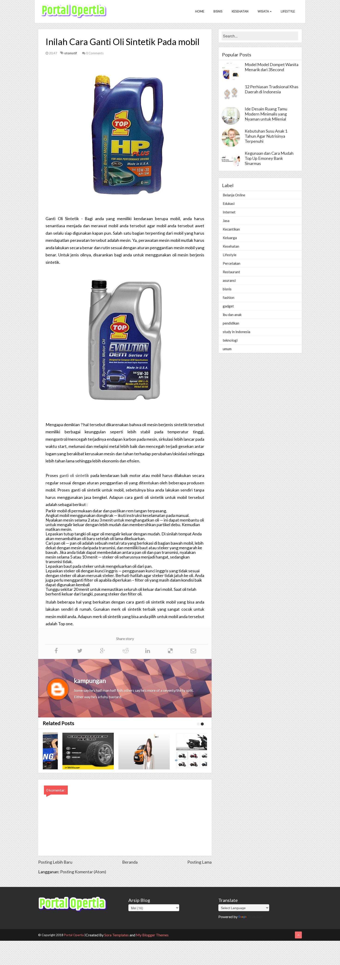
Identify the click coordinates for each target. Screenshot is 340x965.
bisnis (227, 289)
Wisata (263, 11)
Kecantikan (231, 229)
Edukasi (229, 203)
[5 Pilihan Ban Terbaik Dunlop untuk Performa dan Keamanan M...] (72, 750)
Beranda (130, 862)
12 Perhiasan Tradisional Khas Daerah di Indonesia (271, 89)
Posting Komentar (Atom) (83, 871)
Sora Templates (116, 935)
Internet (229, 212)
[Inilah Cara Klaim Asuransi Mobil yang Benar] (128, 750)
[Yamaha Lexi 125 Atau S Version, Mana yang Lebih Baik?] (184, 750)
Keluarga (230, 238)
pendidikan (231, 323)
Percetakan (231, 263)
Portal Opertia (74, 935)
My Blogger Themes (152, 935)
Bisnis (218, 11)
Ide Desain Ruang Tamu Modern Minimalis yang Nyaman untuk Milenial (266, 113)
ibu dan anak (232, 315)
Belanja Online (234, 195)
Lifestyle (288, 11)
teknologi (230, 340)
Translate (255, 916)
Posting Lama (199, 862)
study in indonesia (236, 332)
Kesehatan (240, 11)
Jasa (226, 220)
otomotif (70, 53)
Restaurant (231, 272)
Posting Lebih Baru (55, 862)
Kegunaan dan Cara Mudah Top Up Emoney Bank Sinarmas (269, 158)
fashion (228, 297)
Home (199, 11)
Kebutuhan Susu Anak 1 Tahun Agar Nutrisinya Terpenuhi (266, 136)
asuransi (229, 280)
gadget (228, 306)
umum (227, 349)
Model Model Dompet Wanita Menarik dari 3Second (271, 67)
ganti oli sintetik (74, 475)
